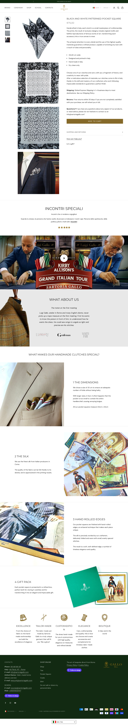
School (38, 8)
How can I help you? (74, 139)
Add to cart (95, 121)
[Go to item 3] (7, 33)
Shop (29, 8)
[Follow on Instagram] (10, 703)
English (106, 7)
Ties (41, 670)
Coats (42, 678)
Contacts (49, 8)
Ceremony (18, 8)
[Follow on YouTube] (15, 703)
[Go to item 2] (7, 26)
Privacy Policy (72, 665)
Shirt (42, 681)
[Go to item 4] (7, 40)
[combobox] (64, 722)
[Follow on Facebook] (5, 703)
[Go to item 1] (7, 19)
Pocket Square (45, 674)
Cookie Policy (83, 665)
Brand (7, 8)
